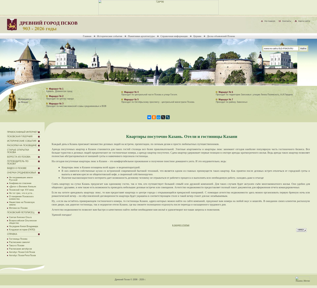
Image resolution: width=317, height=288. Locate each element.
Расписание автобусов (20, 249)
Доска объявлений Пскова (221, 36)
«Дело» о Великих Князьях (22, 186)
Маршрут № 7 (226, 99)
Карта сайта (304, 21)
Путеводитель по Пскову (25, 100)
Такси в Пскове (16, 245)
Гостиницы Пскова (18, 239)
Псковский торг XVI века (21, 190)
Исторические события (109, 36)
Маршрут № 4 (131, 92)
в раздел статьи (180, 225)
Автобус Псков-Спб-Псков (22, 252)
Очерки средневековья (21, 172)
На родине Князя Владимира (23, 226)
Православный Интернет (22, 132)
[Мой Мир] (158, 117)
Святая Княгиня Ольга (20, 217)
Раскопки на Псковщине (22, 145)
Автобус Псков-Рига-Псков (22, 255)
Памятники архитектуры (141, 36)
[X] (163, 117)
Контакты (286, 21)
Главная (87, 36)
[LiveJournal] (168, 117)
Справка (12, 234)
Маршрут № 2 (56, 96)
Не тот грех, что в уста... (21, 193)
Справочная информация (174, 36)
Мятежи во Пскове (18, 208)
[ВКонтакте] (149, 117)
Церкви (197, 36)
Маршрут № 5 (131, 99)
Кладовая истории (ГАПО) (22, 229)
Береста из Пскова (18, 157)
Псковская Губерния (19, 136)
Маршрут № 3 (56, 103)
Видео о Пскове (17, 168)
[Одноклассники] (154, 117)
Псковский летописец (20, 212)
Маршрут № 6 (226, 92)
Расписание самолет (19, 242)
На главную (269, 21)
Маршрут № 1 (56, 89)
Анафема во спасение (20, 183)
